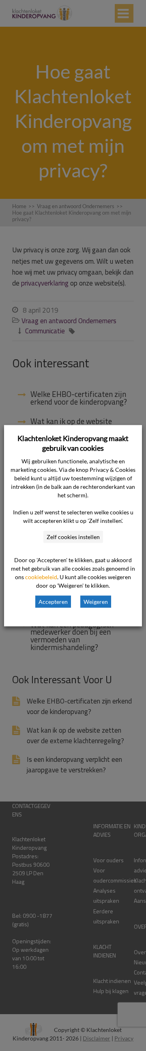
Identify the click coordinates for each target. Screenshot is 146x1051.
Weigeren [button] (96, 601)
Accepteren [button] (53, 601)
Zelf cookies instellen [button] (73, 536)
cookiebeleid (41, 576)
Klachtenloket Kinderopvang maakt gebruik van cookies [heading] (73, 442)
